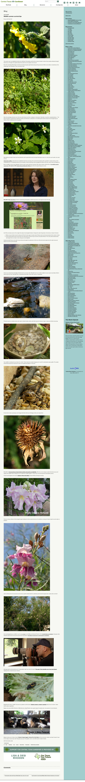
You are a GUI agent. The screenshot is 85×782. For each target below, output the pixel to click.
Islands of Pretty (71, 122)
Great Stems (13, 199)
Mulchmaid (70, 283)
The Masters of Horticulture (73, 208)
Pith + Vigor (70, 287)
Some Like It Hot (71, 184)
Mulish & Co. (70, 139)
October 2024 (70, 40)
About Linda (68, 15)
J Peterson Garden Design (72, 123)
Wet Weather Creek (71, 228)
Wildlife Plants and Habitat (35, 744)
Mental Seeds (70, 279)
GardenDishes (70, 88)
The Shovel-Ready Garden (72, 209)
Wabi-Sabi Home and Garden (73, 223)
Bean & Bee (70, 58)
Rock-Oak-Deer (70, 176)
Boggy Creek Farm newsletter (73, 60)
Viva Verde (70, 220)
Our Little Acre (70, 285)
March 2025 (70, 34)
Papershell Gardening (72, 152)
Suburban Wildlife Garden (72, 187)
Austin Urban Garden (72, 56)
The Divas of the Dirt (71, 197)
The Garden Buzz (71, 306)
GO (57, 1)
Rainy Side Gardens (71, 293)
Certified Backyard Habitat (47, 634)
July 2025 (70, 29)
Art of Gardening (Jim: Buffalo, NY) (74, 245)
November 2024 (71, 38)
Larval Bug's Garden (71, 129)
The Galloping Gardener (72, 305)
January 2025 (70, 36)
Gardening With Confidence (73, 262)
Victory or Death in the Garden (73, 219)
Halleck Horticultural (71, 110)
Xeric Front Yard (71, 232)
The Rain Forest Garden (72, 311)
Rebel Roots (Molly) (71, 168)
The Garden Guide (71, 198)
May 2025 (70, 31)
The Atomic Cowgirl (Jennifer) (73, 191)
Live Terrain (70, 134)
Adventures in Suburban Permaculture (75, 49)
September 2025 (71, 28)
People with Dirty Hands (72, 155)
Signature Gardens (71, 180)
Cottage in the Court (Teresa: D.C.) (74, 253)
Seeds (69, 178)
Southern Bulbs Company (72, 186)
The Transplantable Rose (72, 211)
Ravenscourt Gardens (72, 164)
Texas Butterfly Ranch (72, 190)
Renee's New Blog (71, 172)
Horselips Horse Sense (72, 116)
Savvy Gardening (71, 296)
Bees (6, 744)
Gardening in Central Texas (73, 95)
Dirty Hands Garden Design (73, 73)
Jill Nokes (69, 124)
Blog (25, 5)
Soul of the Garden (71, 185)
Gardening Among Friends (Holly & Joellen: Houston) (74, 91)
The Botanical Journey (72, 194)
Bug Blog (69, 249)
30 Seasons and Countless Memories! (75, 22)
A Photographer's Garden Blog (73, 243)
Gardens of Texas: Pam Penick (72, 322)
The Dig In (70, 196)
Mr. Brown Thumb (71, 282)
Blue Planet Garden (71, 248)
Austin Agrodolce (71, 54)
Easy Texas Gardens (71, 78)
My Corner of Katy (71, 141)
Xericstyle (69, 234)
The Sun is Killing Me (72, 312)
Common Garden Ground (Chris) (74, 67)
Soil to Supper (70, 183)
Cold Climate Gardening (72, 251)
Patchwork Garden (71, 153)
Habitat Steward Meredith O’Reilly (24, 165)
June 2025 (70, 30)
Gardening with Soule (72, 263)
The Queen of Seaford (72, 310)
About (76, 5)
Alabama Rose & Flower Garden (73, 244)
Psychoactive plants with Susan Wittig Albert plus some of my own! (17, 775)
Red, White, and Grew (72, 170)
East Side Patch (70, 77)
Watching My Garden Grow (73, 224)
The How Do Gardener (72, 204)
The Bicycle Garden (71, 192)
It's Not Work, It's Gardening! (73, 274)
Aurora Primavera (71, 52)
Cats (14, 744)
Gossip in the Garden (72, 267)
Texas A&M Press (71, 189)
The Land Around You (72, 206)
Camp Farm (70, 62)
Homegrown (70, 113)
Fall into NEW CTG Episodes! (73, 21)
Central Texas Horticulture (72, 66)
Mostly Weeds (70, 138)
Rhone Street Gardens (72, 295)
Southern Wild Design (72, 301)
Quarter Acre (70, 161)
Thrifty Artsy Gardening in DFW (73, 215)
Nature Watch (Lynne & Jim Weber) (74, 146)
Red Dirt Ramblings (71, 294)
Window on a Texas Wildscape (73, 230)
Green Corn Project (71, 105)
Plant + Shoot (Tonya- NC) (72, 288)
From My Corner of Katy (72, 82)
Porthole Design (71, 289)
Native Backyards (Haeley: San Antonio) (75, 145)
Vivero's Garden (71, 222)
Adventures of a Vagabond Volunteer (74, 50)
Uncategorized (6, 743)
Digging (69, 72)
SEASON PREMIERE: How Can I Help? (74, 20)
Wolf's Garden (70, 231)
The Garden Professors (72, 307)
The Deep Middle (71, 304)
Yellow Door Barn (71, 236)
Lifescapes (70, 131)
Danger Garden (70, 254)
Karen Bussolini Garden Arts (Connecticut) (75, 276)
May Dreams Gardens (72, 278)
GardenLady (70, 265)
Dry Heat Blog (70, 75)
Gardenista (70, 99)
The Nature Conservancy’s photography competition (38, 635)
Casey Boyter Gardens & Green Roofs (75, 63)
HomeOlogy (70, 114)
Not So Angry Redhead (72, 147)
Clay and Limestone (71, 250)
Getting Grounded (71, 101)
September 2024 (71, 41)
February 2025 (70, 35)
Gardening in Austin (71, 94)
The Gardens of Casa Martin (73, 201)
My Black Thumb (71, 140)
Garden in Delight (71, 86)
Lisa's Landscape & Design (73, 133)
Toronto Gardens (71, 313)
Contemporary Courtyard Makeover (74, 23)
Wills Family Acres (71, 229)
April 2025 (70, 32)
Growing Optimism (71, 108)
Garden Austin (70, 85)
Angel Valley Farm (71, 51)
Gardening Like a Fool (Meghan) (73, 96)
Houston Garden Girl (71, 117)
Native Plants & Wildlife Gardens (73, 284)
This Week (8, 5)
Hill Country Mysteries (72, 111)
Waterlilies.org (70, 226)
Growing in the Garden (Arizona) (74, 272)
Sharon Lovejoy (70, 299)
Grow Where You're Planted (73, 107)
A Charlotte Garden (71, 242)
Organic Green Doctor (72, 150)
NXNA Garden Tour (71, 148)
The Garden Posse (71, 200)
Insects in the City (71, 120)
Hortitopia (69, 273)
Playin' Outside (70, 159)
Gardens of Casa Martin (72, 100)
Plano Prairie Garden (71, 158)
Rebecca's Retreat (71, 166)
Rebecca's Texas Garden (72, 167)
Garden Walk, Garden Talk (72, 260)
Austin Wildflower (71, 57)
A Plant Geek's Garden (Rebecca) (74, 47)
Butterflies (10, 744)
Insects (17, 744)
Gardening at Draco (71, 92)
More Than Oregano (71, 281)
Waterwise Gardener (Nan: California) (74, 315)
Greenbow (70, 106)
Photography (27, 744)
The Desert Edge (71, 195)
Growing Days (70, 271)
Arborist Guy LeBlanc (8, 160)
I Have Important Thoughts (72, 118)
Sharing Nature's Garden (72, 179)
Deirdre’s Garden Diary (72, 69)
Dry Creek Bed (70, 74)
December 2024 (71, 37)
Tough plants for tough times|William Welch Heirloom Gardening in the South (45, 775)
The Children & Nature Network (73, 302)
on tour (23, 634)
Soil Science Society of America (73, 300)
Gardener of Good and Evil (72, 89)
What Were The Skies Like (72, 316)
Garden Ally (70, 84)
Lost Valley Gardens (71, 135)
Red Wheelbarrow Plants (72, 169)
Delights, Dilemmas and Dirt (73, 71)
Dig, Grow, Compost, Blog (72, 256)
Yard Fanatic (70, 235)
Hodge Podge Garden (72, 112)
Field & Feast (70, 79)
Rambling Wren (70, 163)
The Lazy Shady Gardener (72, 207)
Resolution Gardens (71, 174)
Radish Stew (70, 162)
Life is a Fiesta (70, 130)
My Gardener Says (71, 142)
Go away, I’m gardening (72, 102)
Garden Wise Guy (71, 261)
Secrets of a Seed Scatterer (73, 298)
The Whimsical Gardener (72, 212)
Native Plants (22, 744)
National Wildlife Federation (73, 144)
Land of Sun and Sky (71, 277)
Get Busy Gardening (71, 266)
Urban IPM (70, 217)
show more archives (70, 43)
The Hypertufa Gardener (72, 309)
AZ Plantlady (70, 246)
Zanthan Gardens (71, 237)
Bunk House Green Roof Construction (75, 61)
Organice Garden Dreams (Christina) (74, 151)
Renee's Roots (70, 173)
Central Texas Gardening (72, 64)
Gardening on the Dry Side (73, 97)
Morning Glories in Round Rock (73, 136)
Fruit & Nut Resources (72, 83)
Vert (68, 218)
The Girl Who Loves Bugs (72, 202)
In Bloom (69, 119)
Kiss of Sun (70, 128)
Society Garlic (70, 181)
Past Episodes (59, 5)
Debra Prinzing (70, 255)
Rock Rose (70, 175)
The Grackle (70, 203)
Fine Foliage (70, 259)
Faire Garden (70, 257)
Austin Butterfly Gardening (72, 55)
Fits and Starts (70, 80)
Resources (42, 5)
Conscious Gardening (72, 68)
